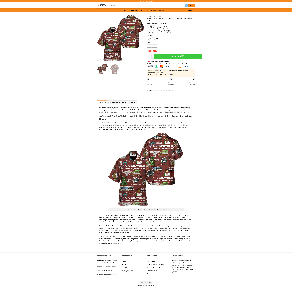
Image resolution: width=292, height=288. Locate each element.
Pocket (149, 42)
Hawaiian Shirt (158, 16)
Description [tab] (102, 102)
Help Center (190, 10)
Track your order (127, 271)
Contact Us (126, 267)
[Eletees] (102, 5)
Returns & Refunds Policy (155, 264)
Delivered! (192, 84)
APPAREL (160, 10)
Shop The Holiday (137, 10)
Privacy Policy (151, 261)
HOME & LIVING (150, 10)
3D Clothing (157, 90)
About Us (125, 264)
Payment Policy (152, 271)
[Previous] (99, 38)
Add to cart (178, 56)
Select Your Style (152, 23)
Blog (167, 10)
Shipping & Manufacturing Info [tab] (118, 102)
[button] (191, 5)
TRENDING (126, 10)
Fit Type (150, 35)
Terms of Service (153, 274)
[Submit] (186, 5)
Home (124, 261)
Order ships (171, 84)
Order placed (150, 84)
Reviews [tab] (133, 102)
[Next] (142, 38)
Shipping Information (154, 267)
